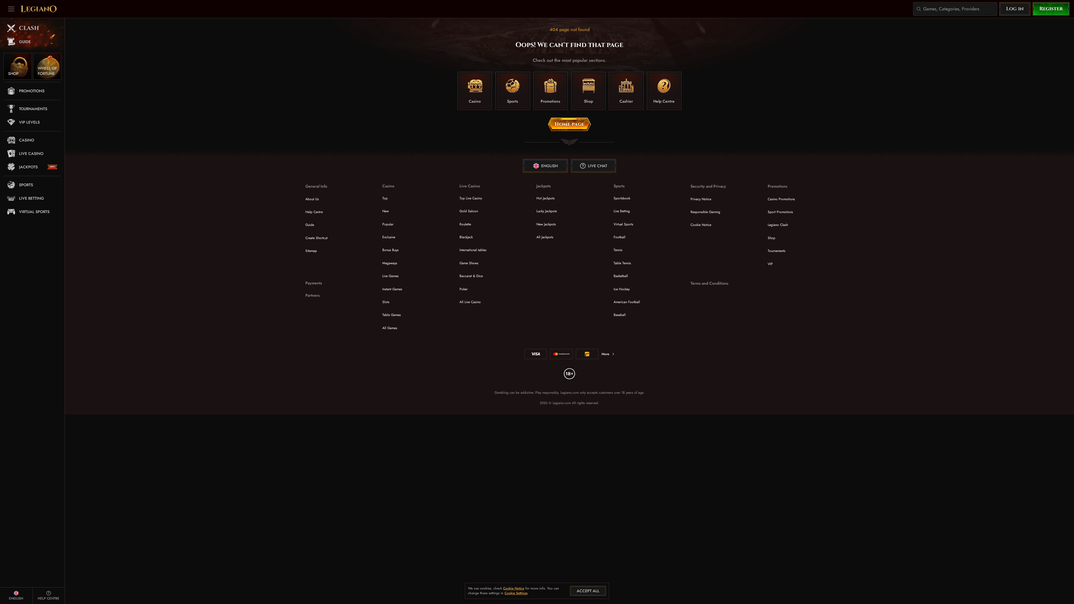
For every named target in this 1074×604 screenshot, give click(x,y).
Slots (385, 302)
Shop (771, 237)
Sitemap (311, 250)
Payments (313, 283)
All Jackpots (544, 237)
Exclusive (388, 237)
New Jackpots (546, 224)
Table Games (391, 314)
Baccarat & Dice (471, 276)
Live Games (390, 276)
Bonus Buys (390, 250)
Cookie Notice (701, 224)
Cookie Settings (516, 593)
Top (385, 198)
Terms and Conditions (709, 283)
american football (627, 302)
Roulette (465, 224)
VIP (770, 263)
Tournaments (776, 250)
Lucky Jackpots (546, 211)
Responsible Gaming (705, 211)
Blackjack (466, 237)
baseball (620, 314)
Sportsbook (622, 198)
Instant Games (392, 289)
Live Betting (622, 211)
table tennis (622, 263)
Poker (464, 289)
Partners (312, 295)
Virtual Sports (623, 224)
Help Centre (314, 211)
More (605, 354)
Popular (388, 224)
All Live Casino (470, 302)
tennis (618, 250)
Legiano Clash (778, 224)
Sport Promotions (780, 211)
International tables (473, 250)
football (619, 237)
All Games (389, 328)
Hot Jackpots (545, 198)
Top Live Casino (471, 198)
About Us (312, 199)
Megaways (389, 263)
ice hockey (622, 289)
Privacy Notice (701, 199)
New (385, 211)
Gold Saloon (469, 211)
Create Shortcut (316, 237)
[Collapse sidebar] (11, 9)
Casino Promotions (781, 199)
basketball (621, 276)
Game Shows (469, 263)
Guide (309, 224)
